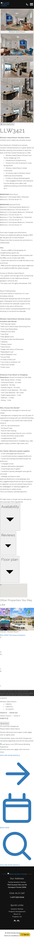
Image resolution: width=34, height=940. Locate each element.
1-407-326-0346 (17, 897)
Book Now (5, 723)
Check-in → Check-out (8, 713)
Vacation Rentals (17, 909)
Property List (17, 916)
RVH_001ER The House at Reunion (12, 635)
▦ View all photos (7, 124)
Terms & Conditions (11, 936)
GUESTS (3, 718)
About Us (17, 914)
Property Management (17, 911)
